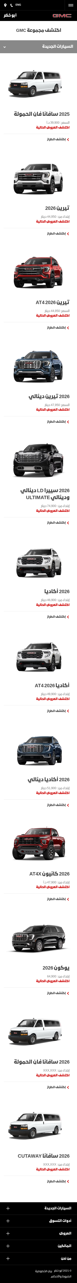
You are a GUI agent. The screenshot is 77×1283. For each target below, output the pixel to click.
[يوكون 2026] (38, 937)
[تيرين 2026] (38, 178)
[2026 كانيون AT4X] (38, 843)
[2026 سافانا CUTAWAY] (38, 1126)
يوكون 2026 (56, 968)
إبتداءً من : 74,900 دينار (55, 506)
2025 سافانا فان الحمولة (42, 114)
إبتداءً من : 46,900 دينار (55, 600)
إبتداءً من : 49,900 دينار (55, 694)
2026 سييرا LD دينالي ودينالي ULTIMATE (45, 494)
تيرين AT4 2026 (53, 302)
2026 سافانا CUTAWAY (44, 1156)
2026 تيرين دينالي (49, 396)
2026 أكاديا (57, 591)
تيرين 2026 (57, 208)
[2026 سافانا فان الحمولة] (38, 1032)
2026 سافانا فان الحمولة (42, 1062)
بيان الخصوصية (43, 1271)
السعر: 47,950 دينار (57, 405)
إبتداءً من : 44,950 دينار (55, 217)
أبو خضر (10, 15)
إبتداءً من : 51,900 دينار (55, 788)
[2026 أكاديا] (38, 561)
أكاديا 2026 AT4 (52, 685)
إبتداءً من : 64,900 (58, 976)
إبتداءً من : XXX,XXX (56, 1070)
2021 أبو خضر (61, 1271)
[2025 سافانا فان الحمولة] (38, 84)
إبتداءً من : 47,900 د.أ (56, 882)
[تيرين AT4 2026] (38, 272)
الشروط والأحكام (61, 1277)
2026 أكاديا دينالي (49, 779)
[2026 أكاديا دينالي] (38, 749)
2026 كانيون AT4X (49, 874)
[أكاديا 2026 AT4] (38, 655)
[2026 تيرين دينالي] (38, 366)
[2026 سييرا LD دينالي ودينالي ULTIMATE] (38, 460)
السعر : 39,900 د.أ (58, 123)
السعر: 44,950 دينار (57, 311)
